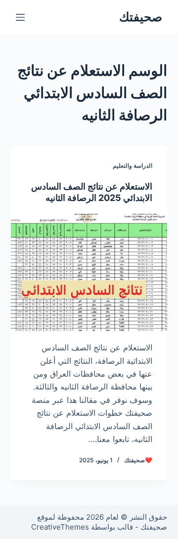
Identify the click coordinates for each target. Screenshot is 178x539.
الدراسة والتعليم (132, 165)
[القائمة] (20, 17)
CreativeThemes (60, 527)
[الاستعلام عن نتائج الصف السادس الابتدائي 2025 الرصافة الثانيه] (89, 273)
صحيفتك (140, 16)
